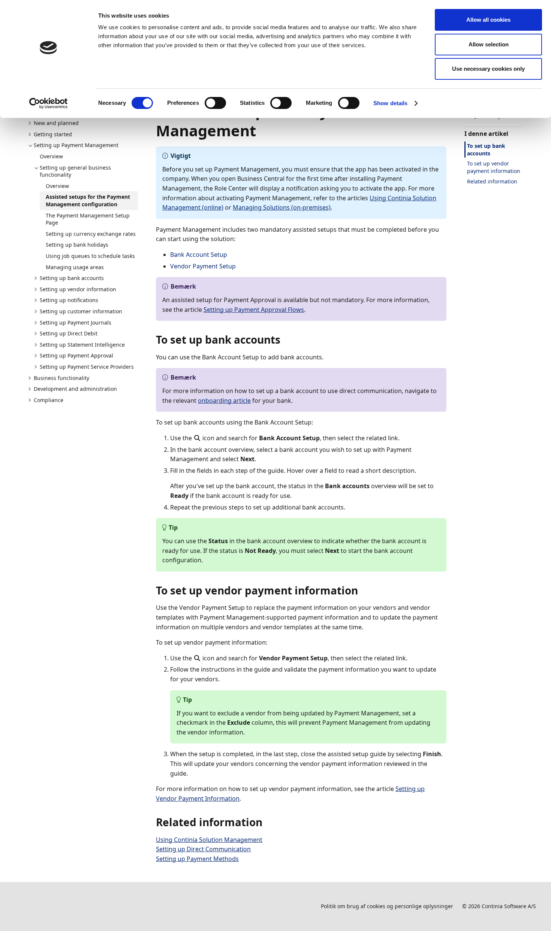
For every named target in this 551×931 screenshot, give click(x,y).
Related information (492, 181)
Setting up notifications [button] (69, 300)
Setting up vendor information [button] (78, 289)
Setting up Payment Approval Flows (254, 309)
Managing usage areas (75, 267)
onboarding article (224, 400)
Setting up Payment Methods (197, 859)
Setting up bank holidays (77, 244)
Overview (51, 156)
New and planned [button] (56, 123)
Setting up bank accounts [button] (72, 278)
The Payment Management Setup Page (88, 219)
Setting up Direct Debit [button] (68, 333)
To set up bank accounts (486, 149)
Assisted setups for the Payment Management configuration (88, 200)
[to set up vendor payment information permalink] (362, 590)
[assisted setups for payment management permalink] (260, 130)
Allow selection (489, 44)
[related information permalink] (266, 822)
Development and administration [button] (75, 388)
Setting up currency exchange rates (91, 233)
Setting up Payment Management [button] (76, 145)
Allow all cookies (488, 19)
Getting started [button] (53, 134)
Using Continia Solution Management (209, 840)
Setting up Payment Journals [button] (75, 322)
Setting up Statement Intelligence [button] (82, 344)
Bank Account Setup (198, 254)
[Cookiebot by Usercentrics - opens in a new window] (48, 103)
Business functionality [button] (61, 377)
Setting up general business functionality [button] (75, 171)
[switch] (215, 103)
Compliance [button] (48, 400)
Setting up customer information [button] (81, 311)
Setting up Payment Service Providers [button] (87, 366)
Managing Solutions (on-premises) (282, 207)
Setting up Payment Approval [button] (76, 355)
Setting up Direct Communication (203, 849)
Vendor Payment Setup (203, 266)
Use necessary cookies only (488, 69)
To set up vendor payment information (493, 167)
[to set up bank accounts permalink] (284, 339)
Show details (390, 103)
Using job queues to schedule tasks (90, 255)
